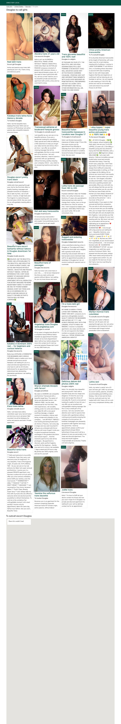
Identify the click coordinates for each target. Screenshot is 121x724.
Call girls (9, 6)
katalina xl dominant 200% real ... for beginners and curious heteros (19, 346)
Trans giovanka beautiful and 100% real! (73, 55)
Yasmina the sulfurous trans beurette (45, 494)
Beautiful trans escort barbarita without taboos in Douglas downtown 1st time (19, 250)
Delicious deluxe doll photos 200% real (71, 382)
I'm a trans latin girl (71, 304)
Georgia (28, 6)
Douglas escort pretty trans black (17, 178)
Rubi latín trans (14, 62)
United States (18, 6)
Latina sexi (94, 382)
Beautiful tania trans (16, 449)
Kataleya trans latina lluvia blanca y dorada (19, 117)
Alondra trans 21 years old (47, 54)
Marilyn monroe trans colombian (99, 313)
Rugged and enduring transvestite (72, 238)
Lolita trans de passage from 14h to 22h (73, 187)
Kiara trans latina (15, 406)
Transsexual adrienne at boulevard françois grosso (47, 128)
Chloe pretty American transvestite (99, 51)
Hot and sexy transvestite (47, 211)
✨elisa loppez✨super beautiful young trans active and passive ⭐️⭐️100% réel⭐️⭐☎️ (99, 131)
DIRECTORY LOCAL (12, 3)
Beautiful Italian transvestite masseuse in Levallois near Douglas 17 (74, 132)
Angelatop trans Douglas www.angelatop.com (46, 325)
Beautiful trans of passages (43, 264)
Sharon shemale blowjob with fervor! (46, 387)
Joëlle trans (67, 490)
